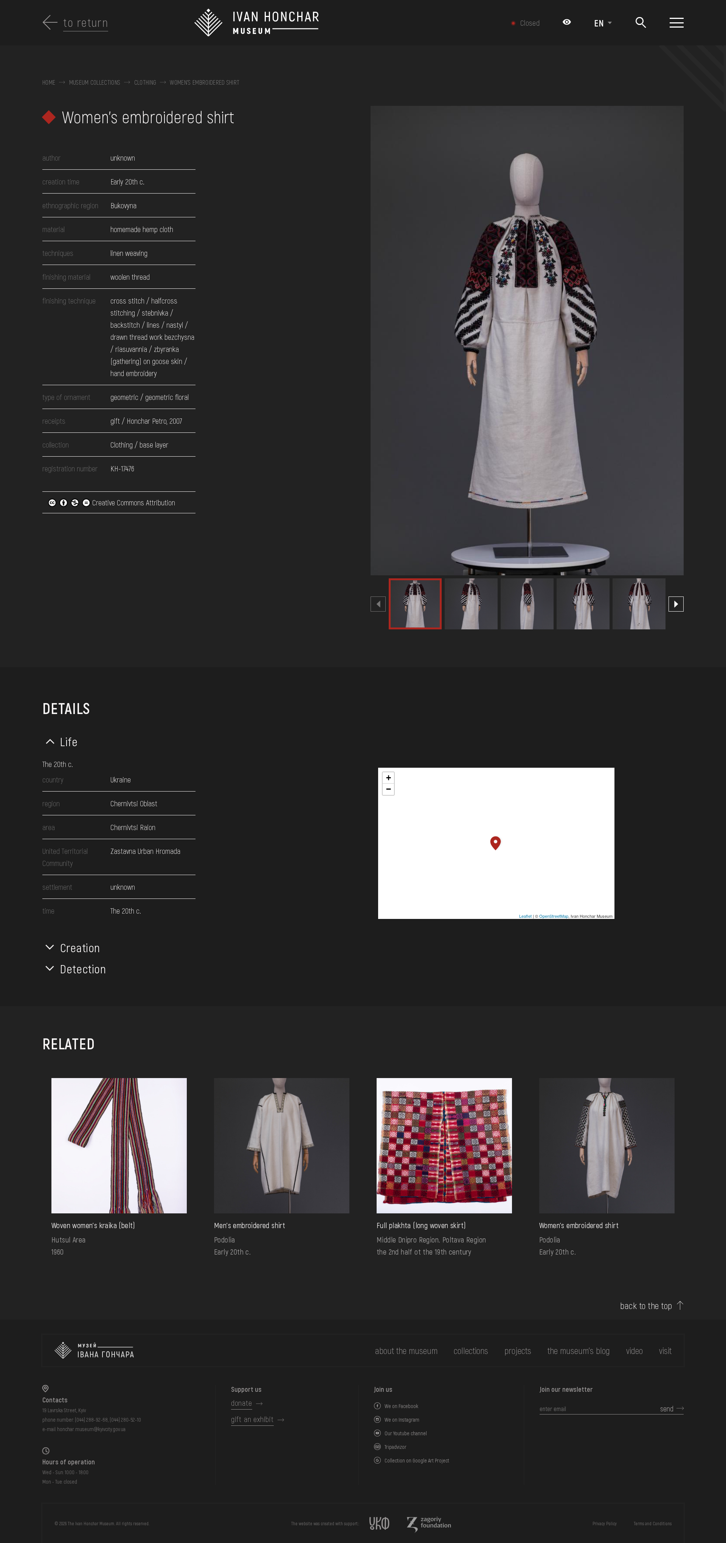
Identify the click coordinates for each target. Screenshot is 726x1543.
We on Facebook (401, 1406)
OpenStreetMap (553, 916)
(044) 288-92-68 (91, 1419)
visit (665, 1350)
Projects (517, 1350)
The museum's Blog (579, 1350)
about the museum (406, 1350)
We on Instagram (402, 1419)
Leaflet (525, 916)
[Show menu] (677, 23)
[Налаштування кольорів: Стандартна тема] (566, 22)
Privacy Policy (605, 1523)
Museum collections (95, 82)
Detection (83, 968)
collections (471, 1350)
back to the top (646, 1305)
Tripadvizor (395, 1447)
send (666, 1408)
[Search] (640, 23)
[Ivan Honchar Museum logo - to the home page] (314, 23)
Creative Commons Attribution (132, 502)
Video (634, 1350)
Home (48, 82)
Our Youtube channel (406, 1433)
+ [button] (388, 777)
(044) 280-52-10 (125, 1419)
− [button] (388, 789)
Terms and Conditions (653, 1523)
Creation (80, 947)
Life (69, 741)
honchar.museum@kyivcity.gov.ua (91, 1429)
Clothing (145, 82)
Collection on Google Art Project (417, 1460)
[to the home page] (94, 1350)
